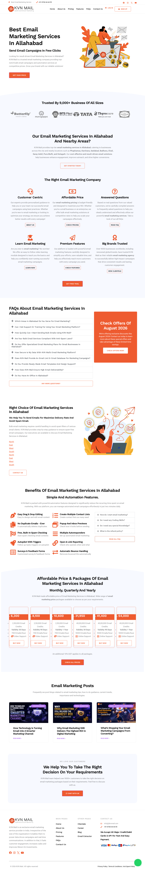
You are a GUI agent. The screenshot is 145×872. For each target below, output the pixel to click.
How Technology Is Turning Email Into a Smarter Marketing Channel (27, 731)
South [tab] (11, 451)
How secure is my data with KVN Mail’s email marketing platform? (45, 352)
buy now (16, 643)
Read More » (17, 738)
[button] (51, 321)
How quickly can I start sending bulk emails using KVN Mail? (43, 333)
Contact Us (98, 9)
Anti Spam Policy (129, 866)
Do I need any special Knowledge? (115, 525)
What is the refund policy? (111, 531)
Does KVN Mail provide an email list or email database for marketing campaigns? (52, 358)
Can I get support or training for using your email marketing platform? (47, 327)
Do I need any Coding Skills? (112, 520)
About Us (61, 9)
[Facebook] (124, 3)
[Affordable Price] (72, 191)
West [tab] (11, 448)
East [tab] (11, 445)
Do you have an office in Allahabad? (31, 375)
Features (79, 9)
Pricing (71, 9)
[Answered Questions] (115, 191)
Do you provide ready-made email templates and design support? (45, 364)
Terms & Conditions (115, 866)
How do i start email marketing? (114, 515)
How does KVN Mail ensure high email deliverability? (39, 370)
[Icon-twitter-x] (132, 3)
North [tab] (11, 442)
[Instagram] (128, 3)
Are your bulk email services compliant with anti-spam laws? (43, 338)
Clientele (82, 824)
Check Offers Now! (115, 350)
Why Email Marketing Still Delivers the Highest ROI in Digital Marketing (71, 731)
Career (81, 828)
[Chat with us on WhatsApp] (138, 862)
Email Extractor (85, 836)
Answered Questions (115, 197)
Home (52, 9)
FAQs (88, 9)
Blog (79, 832)
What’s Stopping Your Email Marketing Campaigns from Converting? (115, 730)
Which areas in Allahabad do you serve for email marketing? (42, 321)
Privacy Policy (102, 866)
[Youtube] (136, 3)
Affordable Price (72, 197)
